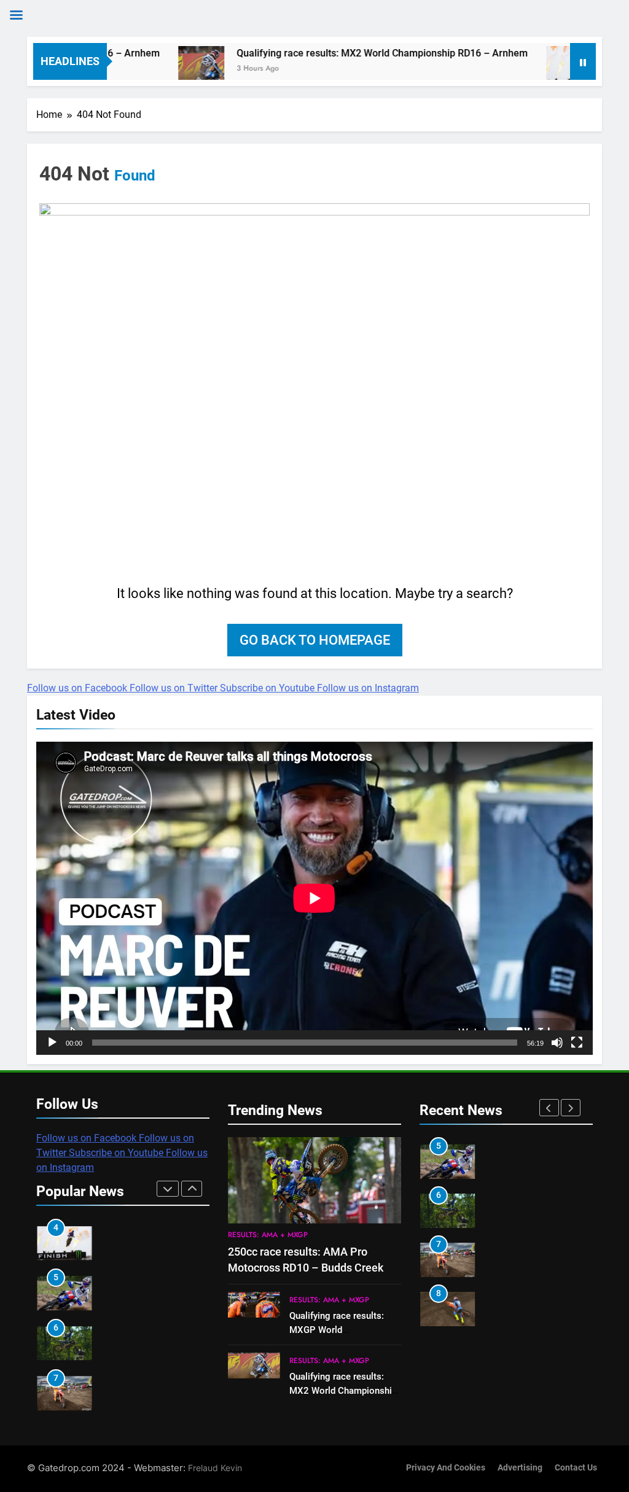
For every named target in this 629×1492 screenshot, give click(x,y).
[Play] (52, 1042)
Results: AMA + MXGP (268, 1234)
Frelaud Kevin (215, 1468)
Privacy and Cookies (445, 1468)
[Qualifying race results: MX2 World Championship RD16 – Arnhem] (161, 69)
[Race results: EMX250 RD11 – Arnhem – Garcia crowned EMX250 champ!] (529, 69)
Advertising (520, 1468)
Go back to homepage (315, 640)
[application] (314, 898)
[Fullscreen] (577, 1042)
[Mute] (557, 1042)
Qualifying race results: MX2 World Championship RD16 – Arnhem (342, 53)
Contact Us (576, 1468)
